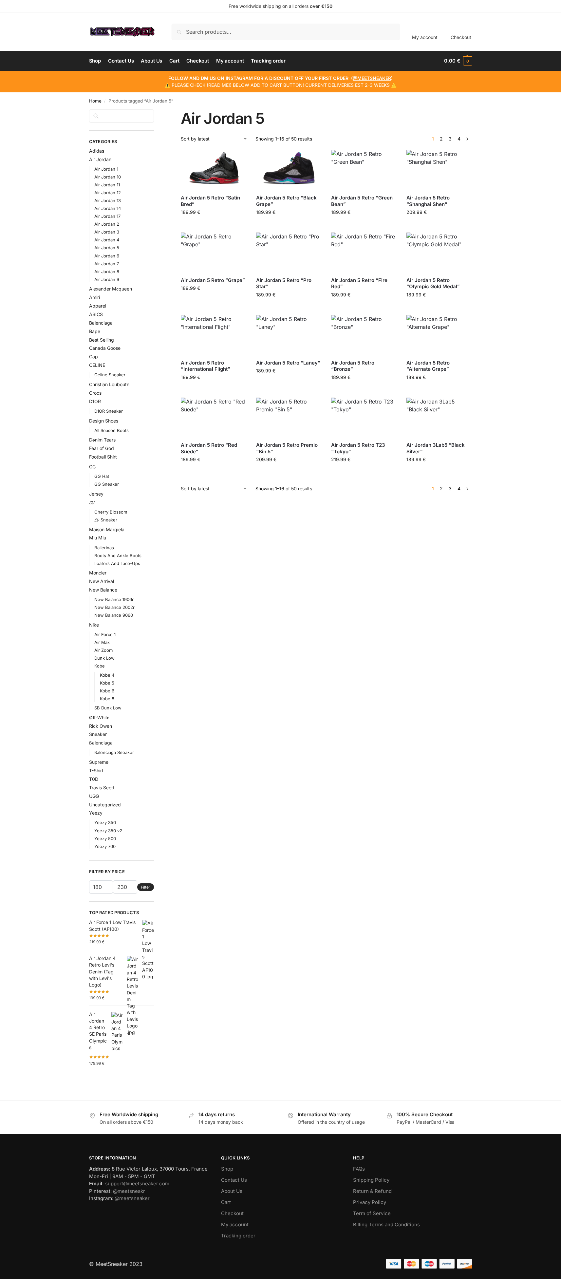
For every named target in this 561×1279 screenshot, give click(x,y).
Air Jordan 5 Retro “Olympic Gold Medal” (433, 283)
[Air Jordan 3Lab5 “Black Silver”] (439, 417)
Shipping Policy (371, 1180)
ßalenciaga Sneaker (114, 752)
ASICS (96, 314)
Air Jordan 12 (107, 192)
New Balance (103, 589)
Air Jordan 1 (106, 169)
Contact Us (234, 1180)
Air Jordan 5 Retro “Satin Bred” (210, 201)
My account (425, 37)
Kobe (99, 665)
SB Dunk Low (108, 707)
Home (95, 100)
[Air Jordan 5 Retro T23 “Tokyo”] (364, 417)
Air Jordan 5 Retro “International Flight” (205, 366)
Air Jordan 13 (107, 200)
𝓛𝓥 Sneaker (105, 519)
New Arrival (101, 581)
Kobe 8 (107, 698)
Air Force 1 (105, 634)
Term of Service (372, 1213)
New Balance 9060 (113, 615)
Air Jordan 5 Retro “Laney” (288, 363)
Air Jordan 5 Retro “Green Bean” (362, 201)
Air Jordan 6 (106, 255)
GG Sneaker (106, 484)
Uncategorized (105, 804)
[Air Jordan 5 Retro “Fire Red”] (364, 252)
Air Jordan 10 (107, 176)
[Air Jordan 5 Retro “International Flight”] (213, 334)
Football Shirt (103, 457)
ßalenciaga (101, 742)
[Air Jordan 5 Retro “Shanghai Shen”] (439, 169)
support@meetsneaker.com (137, 1183)
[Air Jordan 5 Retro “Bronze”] (364, 334)
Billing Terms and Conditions (386, 1224)
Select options (213, 226)
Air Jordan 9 (106, 279)
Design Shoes (103, 420)
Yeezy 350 (105, 822)
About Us (231, 1191)
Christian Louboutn (109, 384)
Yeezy (96, 813)
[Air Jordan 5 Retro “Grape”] (213, 252)
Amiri (94, 297)
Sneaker (98, 734)
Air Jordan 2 (106, 224)
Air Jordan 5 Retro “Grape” (213, 280)
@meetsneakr (129, 1191)
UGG (94, 796)
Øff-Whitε (99, 717)
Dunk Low (104, 658)
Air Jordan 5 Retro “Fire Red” (359, 283)
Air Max (102, 642)
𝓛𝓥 (91, 502)
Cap (93, 356)
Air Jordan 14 (107, 208)
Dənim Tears (102, 439)
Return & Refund (372, 1191)
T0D (93, 779)
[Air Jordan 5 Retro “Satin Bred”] (213, 169)
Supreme (98, 762)
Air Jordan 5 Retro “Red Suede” (209, 448)
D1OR (95, 401)
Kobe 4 (107, 675)
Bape (94, 331)
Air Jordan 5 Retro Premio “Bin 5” (287, 448)
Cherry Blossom (110, 512)
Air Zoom (103, 650)
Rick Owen (100, 726)
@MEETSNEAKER (372, 78)
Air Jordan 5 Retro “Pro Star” (283, 283)
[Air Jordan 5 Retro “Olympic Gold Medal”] (439, 252)
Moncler (97, 572)
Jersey (96, 494)
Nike (94, 625)
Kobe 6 (107, 690)
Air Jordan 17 (107, 216)
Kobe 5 (107, 683)
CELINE (97, 365)
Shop (227, 1169)
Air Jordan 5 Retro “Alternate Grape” (428, 366)
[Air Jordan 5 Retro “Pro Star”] (289, 252)
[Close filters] (156, 113)
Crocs (95, 393)
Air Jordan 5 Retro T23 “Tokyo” (358, 448)
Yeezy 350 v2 (108, 830)
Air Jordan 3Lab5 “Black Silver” (435, 448)
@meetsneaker (132, 1198)
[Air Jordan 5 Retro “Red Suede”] (213, 417)
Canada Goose (105, 348)
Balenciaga (101, 323)
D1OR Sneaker (108, 411)
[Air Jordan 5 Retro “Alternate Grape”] (439, 334)
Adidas (96, 151)
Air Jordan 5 (106, 247)
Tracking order (238, 1235)
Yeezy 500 (105, 838)
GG (92, 466)
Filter (145, 887)
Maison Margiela (106, 529)
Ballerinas (104, 547)
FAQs (359, 1169)
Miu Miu (97, 537)
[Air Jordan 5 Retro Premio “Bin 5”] (289, 417)
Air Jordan (100, 159)
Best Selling (101, 340)
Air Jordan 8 (106, 271)
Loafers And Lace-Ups (117, 563)
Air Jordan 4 (106, 239)
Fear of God (101, 448)
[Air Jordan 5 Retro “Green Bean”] (364, 169)
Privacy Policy (369, 1202)
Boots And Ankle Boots (117, 555)
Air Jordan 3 (106, 232)
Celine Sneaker (109, 374)
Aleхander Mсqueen (110, 289)
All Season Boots (111, 430)
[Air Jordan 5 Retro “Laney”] (289, 334)
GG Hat (101, 476)
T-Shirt (96, 770)
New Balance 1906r (114, 599)
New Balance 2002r (114, 607)
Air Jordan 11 (107, 184)
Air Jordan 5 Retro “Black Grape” (286, 201)
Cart (226, 1202)
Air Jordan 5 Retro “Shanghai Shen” (428, 201)
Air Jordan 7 (106, 263)
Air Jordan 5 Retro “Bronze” (352, 366)
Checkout (461, 37)
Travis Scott (102, 787)
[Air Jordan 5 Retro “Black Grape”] (289, 169)
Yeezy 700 (105, 846)
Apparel (97, 306)
